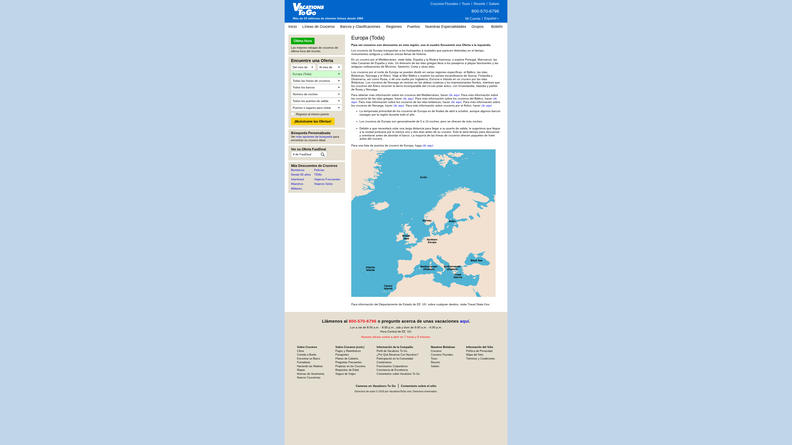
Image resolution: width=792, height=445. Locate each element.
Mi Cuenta (472, 18)
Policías (319, 170)
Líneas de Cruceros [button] (318, 27)
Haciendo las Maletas (310, 366)
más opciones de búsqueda (314, 136)
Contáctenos (384, 362)
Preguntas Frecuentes (348, 362)
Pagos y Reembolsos (348, 350)
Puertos (413, 27)
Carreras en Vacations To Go (376, 386)
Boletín (497, 27)
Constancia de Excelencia (392, 369)
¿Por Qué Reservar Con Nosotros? (397, 354)
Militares (296, 188)
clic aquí (454, 95)
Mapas (301, 369)
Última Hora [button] (302, 41)
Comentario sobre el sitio (418, 386)
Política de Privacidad (479, 350)
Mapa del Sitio (474, 354)
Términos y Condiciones (480, 358)
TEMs (318, 174)
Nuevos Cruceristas (309, 377)
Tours (466, 4)
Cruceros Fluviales (444, 4)
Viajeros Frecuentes (327, 179)
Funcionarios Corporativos (392, 366)
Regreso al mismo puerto (312, 114)
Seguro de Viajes (345, 373)
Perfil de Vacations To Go (392, 350)
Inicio (292, 27)
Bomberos (297, 170)
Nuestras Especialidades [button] (445, 27)
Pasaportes (342, 354)
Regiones (394, 27)
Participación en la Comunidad (395, 358)
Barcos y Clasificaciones (360, 27)
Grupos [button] (477, 27)
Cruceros (436, 350)
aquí (464, 321)
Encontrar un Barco (308, 358)
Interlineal (297, 179)
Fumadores (303, 362)
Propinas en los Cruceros (350, 366)
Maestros (297, 183)
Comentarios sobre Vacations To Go (398, 373)
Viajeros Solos (323, 183)
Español (490, 18)
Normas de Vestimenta (310, 373)
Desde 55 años (301, 174)
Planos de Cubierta (346, 358)
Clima (300, 350)
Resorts (479, 4)
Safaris (494, 4)
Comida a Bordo (306, 354)
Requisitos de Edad (347, 369)
